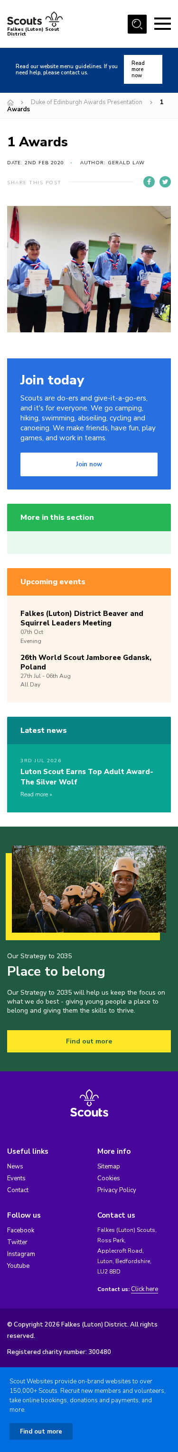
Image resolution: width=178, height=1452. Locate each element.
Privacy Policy (116, 1190)
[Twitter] (165, 181)
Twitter (17, 1242)
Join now (89, 464)
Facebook (20, 1230)
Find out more (89, 1041)
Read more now (138, 69)
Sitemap (108, 1166)
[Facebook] (149, 181)
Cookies (108, 1178)
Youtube (18, 1266)
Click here (144, 1289)
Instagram (21, 1254)
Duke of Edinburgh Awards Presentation (86, 102)
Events (16, 1178)
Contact (17, 1190)
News (15, 1166)
